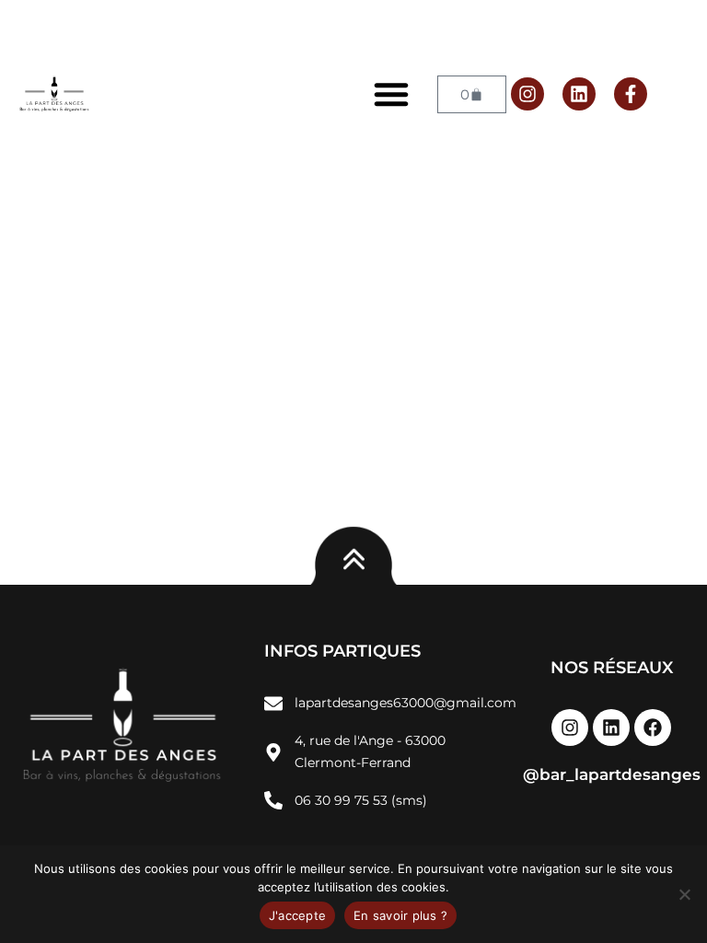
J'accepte (297, 915)
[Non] (684, 894)
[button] (391, 94)
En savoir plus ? (400, 915)
